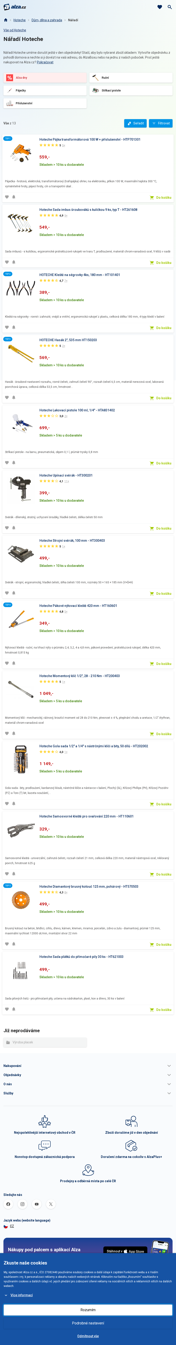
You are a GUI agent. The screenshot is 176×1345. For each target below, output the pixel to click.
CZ (12, 1226)
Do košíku (163, 197)
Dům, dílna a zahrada (47, 20)
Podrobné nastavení (88, 1323)
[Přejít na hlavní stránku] (14, 7)
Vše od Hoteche (14, 30)
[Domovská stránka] (5, 20)
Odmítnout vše (88, 1336)
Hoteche (20, 20)
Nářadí (73, 20)
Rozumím (88, 1310)
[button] (88, 1065)
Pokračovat (45, 62)
